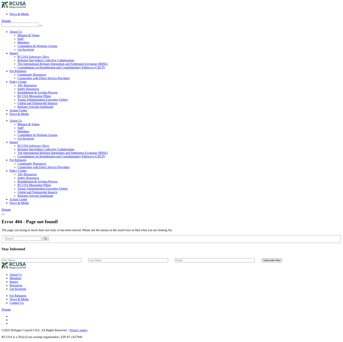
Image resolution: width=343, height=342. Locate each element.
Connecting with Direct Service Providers (43, 78)
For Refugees (18, 71)
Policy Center (18, 81)
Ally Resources (27, 85)
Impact (14, 53)
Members (23, 42)
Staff (20, 39)
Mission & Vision (28, 35)
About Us (16, 31)
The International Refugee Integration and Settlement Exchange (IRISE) (62, 64)
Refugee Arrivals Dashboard (35, 106)
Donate (6, 20)
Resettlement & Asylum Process (37, 92)
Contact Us (17, 302)
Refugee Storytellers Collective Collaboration (45, 60)
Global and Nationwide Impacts (37, 103)
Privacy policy (79, 330)
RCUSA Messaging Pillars (34, 96)
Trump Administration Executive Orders (42, 99)
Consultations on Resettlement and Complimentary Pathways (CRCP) (61, 67)
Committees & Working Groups (37, 46)
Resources (16, 285)
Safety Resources (28, 89)
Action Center (18, 110)
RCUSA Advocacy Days (33, 56)
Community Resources (31, 74)
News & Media (19, 14)
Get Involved (25, 49)
